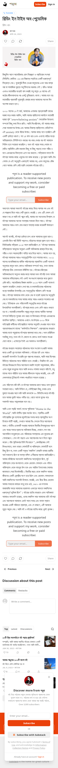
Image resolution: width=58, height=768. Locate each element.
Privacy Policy (39, 748)
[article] (29, 645)
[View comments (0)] (13, 41)
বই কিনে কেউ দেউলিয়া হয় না (13, 663)
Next (47, 569)
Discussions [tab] (26, 629)
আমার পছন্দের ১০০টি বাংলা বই (15, 659)
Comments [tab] (9, 590)
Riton (12, 31)
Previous (12, 569)
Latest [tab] (14, 629)
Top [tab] (6, 629)
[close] (49, 677)
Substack (13, 761)
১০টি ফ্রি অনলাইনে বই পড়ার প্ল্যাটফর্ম (18, 637)
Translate (9, 13)
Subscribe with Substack (31, 734)
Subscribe (40, 4)
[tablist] (15, 591)
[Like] (5, 41)
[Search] (52, 629)
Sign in (51, 4)
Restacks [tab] (22, 590)
